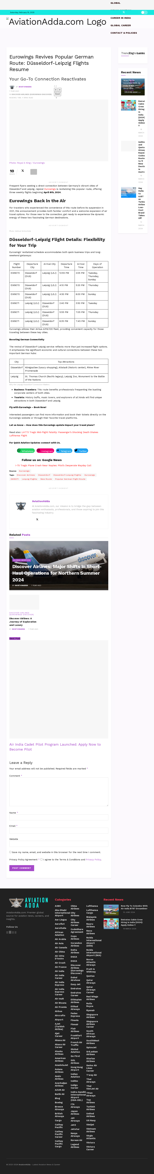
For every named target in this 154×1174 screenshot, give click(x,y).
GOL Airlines (75, 1061)
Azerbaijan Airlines (61, 1084)
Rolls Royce (89, 1005)
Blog (57, 1098)
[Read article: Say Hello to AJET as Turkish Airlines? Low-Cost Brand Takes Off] (128, 192)
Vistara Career (90, 1148)
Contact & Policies (124, 32)
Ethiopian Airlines (76, 1001)
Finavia (75, 1020)
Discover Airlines (26, 475)
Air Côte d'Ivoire (59, 957)
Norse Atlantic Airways (91, 962)
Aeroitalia (60, 928)
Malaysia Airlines (91, 918)
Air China (60, 951)
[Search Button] (146, 40)
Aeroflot (60, 924)
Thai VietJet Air (92, 1087)
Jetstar (75, 1129)
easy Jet (75, 984)
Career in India (121, 17)
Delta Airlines (75, 951)
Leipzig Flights (29, 479)
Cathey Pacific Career (59, 1134)
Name (13, 812)
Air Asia (59, 943)
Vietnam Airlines (91, 1130)
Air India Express (59, 983)
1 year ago (14, 91)
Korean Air (76, 1140)
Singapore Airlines (92, 1016)
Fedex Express (75, 1014)
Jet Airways (75, 1119)
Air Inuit (59, 998)
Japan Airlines (75, 1112)
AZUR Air (60, 1090)
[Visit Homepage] (56, 21)
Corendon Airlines (76, 944)
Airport (59, 1019)
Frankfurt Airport (76, 1037)
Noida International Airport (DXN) (94, 941)
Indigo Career (74, 1086)
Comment (15, 775)
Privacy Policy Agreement (24, 859)
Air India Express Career (59, 992)
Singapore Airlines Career (92, 1024)
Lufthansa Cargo (92, 911)
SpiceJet (91, 1047)
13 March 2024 (141, 225)
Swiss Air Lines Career (91, 1068)
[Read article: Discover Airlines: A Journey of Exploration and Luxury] (24, 602)
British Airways (59, 1115)
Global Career (121, 25)
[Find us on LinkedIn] (130, 12)
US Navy (90, 1120)
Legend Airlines (75, 1145)
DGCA (74, 956)
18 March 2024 (141, 132)
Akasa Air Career (60, 1046)
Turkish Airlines (90, 1108)
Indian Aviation (75, 1075)
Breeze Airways (59, 1108)
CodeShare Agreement (77, 930)
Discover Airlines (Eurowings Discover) (32, 94)
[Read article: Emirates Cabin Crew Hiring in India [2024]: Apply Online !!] (128, 105)
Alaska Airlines (59, 1052)
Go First (75, 1056)
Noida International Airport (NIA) (94, 953)
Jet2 (73, 1125)
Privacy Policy (93, 859)
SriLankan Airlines (92, 1053)
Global (115, 2)
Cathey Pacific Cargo (59, 1144)
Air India (59, 971)
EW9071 (15, 479)
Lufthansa (92, 906)
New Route (46, 479)
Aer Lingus (61, 919)
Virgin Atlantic (91, 1137)
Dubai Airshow (75, 978)
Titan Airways (90, 1094)
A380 (58, 906)
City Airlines (75, 914)
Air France (60, 967)
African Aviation (59, 933)
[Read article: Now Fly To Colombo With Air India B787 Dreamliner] (111, 910)
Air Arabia (60, 939)
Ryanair (90, 1010)
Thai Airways (90, 1080)
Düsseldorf (44, 475)
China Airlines (75, 907)
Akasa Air (60, 1040)
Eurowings (50, 189)
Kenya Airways (75, 1134)
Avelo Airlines (59, 1077)
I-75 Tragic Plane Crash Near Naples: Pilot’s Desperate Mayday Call (53, 465)
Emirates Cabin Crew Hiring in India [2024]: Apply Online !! (132, 922)
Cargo (58, 1120)
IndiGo (74, 1081)
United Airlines (90, 1115)
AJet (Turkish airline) (59, 1026)
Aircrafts (60, 1015)
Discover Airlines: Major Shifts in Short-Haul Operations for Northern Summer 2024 (57, 573)
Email (13, 826)
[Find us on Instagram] (126, 12)
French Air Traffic (76, 1043)
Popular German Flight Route (70, 479)
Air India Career (59, 976)
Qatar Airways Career (90, 990)
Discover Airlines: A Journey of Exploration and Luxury (22, 622)
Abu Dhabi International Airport (62, 913)
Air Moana (60, 1003)
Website (13, 839)
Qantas (90, 976)
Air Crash (60, 962)
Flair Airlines (75, 1030)
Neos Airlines (90, 932)
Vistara (90, 1142)
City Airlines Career (75, 922)
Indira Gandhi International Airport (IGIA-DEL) (78, 1096)
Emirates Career (76, 994)
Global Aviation (21, 560)
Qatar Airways (90, 981)
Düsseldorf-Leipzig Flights (67, 475)
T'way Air (91, 1075)
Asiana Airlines (59, 1070)
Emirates (76, 988)
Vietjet (90, 1124)
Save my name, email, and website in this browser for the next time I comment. (56, 852)
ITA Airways (75, 1105)
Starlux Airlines (90, 1060)
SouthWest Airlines (92, 1042)
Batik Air (60, 1094)
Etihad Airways (75, 1008)
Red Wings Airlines (92, 998)
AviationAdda (25, 87)
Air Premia (61, 1007)
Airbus (58, 1011)
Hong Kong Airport (77, 1068)
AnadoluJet (61, 1065)
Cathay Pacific (59, 1126)
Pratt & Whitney (91, 970)
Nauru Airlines (90, 925)
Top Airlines (90, 1101)
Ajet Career (59, 1034)
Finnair (74, 1024)
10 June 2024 (131, 92)
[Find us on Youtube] (136, 12)
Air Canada (61, 947)
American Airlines (60, 1059)
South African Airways (90, 1034)
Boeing (59, 1102)
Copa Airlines (75, 937)
